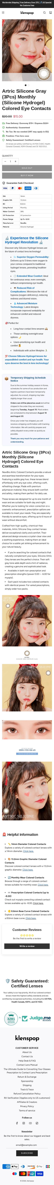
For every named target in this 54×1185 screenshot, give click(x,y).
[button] (25, 85)
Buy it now (27, 175)
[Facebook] (17, 1123)
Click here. (38, 903)
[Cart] (50, 13)
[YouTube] (30, 1123)
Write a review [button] (27, 946)
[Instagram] (24, 1123)
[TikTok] (37, 1123)
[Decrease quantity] (5, 161)
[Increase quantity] (15, 161)
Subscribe (27, 1153)
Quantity (7, 156)
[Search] (44, 13)
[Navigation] (3, 13)
